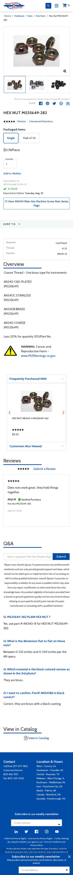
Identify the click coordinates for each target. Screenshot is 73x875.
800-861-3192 (10, 774)
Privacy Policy (36, 845)
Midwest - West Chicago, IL (50, 778)
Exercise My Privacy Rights (40, 838)
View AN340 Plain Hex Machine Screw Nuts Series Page (37, 203)
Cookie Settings (61, 838)
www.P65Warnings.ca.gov (38, 355)
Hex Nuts (40, 15)
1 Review (21, 121)
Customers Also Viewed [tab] (26, 446)
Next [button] (63, 412)
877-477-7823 (20, 766)
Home (7, 15)
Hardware (19, 15)
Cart (69, 5)
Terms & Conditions (52, 842)
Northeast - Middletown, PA (50, 782)
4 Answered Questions (41, 121)
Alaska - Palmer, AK (46, 790)
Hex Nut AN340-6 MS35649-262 (30, 418)
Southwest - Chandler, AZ (49, 770)
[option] (36, 51)
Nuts (30, 15)
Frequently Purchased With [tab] (28, 379)
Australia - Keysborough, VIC (51, 798)
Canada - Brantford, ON (48, 794)
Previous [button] (10, 412)
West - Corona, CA (46, 766)
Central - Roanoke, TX (47, 774)
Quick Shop (36, 435)
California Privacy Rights (15, 838)
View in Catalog (38, 738)
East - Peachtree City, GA (49, 786)
